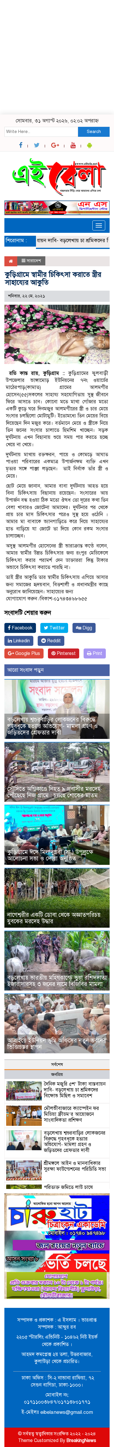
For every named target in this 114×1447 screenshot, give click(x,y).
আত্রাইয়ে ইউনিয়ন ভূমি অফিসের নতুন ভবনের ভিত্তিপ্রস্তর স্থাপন (56, 1044)
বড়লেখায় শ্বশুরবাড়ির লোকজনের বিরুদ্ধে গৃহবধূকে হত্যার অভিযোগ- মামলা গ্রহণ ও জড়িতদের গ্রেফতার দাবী (52, 726)
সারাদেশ (34, 260)
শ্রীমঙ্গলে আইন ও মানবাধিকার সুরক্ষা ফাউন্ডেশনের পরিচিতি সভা (75, 1166)
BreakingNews (81, 1440)
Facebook (21, 628)
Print (96, 653)
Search (94, 131)
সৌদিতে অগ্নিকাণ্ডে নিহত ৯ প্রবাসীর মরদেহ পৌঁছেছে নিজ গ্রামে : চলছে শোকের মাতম (54, 792)
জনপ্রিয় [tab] (57, 1074)
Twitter (56, 628)
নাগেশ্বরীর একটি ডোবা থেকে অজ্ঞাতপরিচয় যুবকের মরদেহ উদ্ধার (54, 918)
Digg (86, 628)
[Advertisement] (57, 57)
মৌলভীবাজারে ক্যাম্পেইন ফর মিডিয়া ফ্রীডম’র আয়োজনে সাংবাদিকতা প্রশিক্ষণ (71, 1114)
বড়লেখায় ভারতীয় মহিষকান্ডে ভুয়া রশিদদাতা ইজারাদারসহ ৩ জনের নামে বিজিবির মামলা (57, 981)
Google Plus (27, 653)
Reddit (53, 641)
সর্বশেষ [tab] (57, 1064)
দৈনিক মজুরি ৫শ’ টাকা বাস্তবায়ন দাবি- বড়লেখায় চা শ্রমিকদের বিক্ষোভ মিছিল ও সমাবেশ (75, 1090)
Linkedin (21, 641)
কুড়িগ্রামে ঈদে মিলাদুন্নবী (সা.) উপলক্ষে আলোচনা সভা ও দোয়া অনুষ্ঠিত (50, 855)
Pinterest (66, 653)
